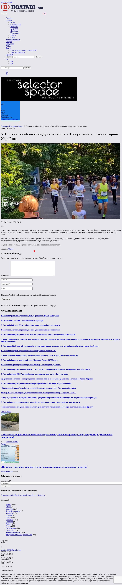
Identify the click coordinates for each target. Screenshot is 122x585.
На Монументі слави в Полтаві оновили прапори (22, 321)
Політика (14, 27)
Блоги (8, 48)
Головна (9, 18)
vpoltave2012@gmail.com (11, 550)
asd (7, 59)
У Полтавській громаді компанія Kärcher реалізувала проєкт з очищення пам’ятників (38, 334)
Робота (13, 35)
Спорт (13, 37)
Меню (4, 14)
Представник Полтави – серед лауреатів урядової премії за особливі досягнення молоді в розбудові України (47, 379)
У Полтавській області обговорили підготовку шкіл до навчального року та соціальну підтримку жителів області (49, 346)
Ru (11, 63)
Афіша (8, 46)
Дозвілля (14, 31)
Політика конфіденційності (26, 495)
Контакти (41, 495)
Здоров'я (9, 513)
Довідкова (10, 44)
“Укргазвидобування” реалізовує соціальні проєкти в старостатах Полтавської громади (38, 388)
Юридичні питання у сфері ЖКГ (23, 50)
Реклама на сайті (8, 495)
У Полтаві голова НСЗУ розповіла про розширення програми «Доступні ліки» (34, 374)
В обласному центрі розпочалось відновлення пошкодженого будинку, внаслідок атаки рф (39, 355)
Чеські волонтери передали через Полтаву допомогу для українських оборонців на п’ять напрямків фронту (47, 407)
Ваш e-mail (6, 481)
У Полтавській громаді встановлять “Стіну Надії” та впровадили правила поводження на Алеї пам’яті (45, 369)
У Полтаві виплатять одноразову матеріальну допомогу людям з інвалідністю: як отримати (40, 402)
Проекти (9, 55)
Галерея (9, 42)
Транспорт (14, 33)
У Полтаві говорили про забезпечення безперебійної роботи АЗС (28, 351)
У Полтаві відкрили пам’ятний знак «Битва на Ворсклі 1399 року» (29, 360)
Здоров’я (14, 29)
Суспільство (15, 24)
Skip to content (6, 2)
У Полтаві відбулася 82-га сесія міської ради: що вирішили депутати (30, 325)
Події (12, 22)
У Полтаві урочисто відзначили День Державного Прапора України (30, 316)
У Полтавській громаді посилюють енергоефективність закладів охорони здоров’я (36, 383)
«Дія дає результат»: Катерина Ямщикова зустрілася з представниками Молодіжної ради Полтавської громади (49, 398)
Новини (9, 20)
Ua (11, 61)
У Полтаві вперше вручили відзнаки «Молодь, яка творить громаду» (31, 365)
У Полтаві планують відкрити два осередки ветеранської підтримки (30, 330)
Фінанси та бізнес (13, 40)
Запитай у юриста (17, 52)
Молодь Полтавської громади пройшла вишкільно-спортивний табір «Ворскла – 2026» (38, 393)
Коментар (5, 275)
